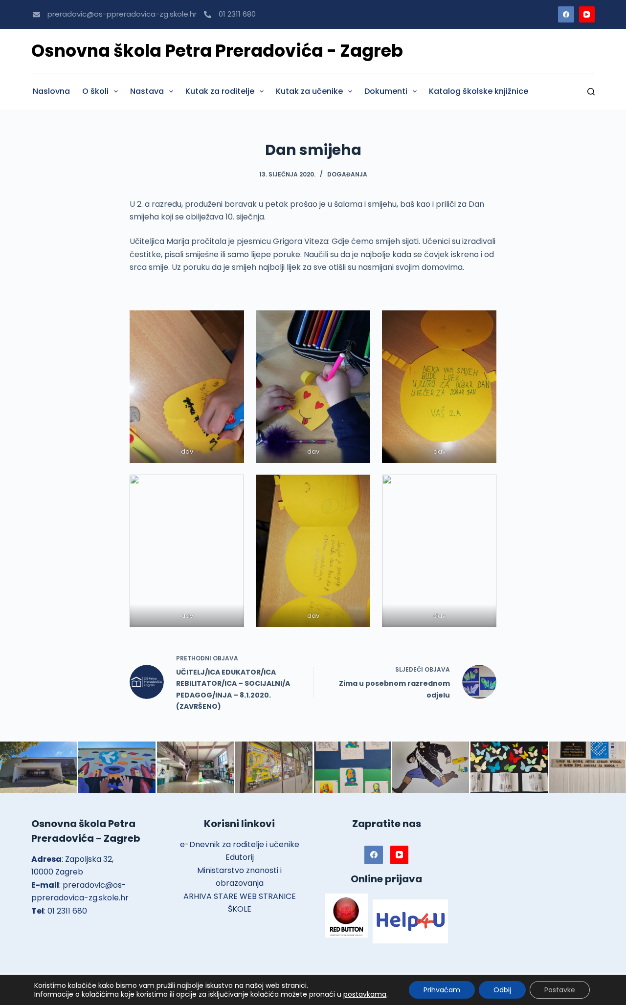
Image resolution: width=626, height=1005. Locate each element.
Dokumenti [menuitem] (385, 91)
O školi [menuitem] (95, 91)
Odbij (502, 990)
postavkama (364, 994)
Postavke (559, 990)
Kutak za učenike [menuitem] (309, 91)
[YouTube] (587, 14)
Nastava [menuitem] (147, 91)
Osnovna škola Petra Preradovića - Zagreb (217, 51)
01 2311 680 (237, 14)
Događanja (347, 174)
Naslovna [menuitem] (51, 91)
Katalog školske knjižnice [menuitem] (478, 91)
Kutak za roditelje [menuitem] (219, 91)
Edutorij (239, 857)
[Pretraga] (591, 91)
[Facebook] (566, 14)
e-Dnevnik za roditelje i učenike (239, 844)
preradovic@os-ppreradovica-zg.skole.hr (122, 14)
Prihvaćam (442, 990)
